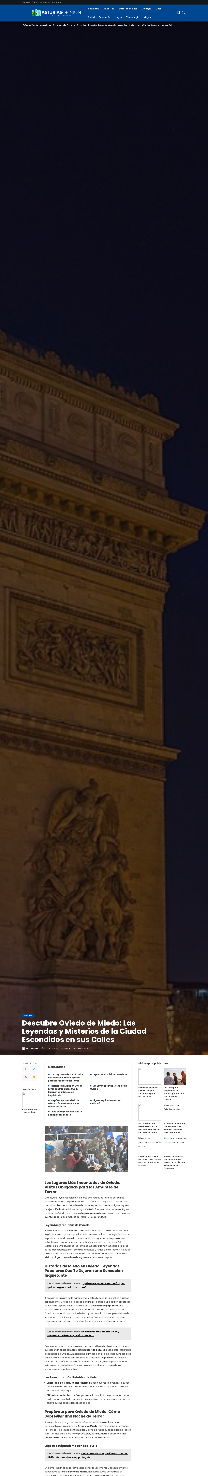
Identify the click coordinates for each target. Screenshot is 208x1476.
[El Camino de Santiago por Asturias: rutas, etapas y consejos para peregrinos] (175, 1112)
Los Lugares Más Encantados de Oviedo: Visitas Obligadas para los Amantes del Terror (65, 1077)
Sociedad (28, 1016)
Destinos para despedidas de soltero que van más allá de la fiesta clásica (174, 1093)
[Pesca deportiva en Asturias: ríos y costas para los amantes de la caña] (149, 1145)
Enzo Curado (32, 1048)
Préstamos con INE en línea (29, 1111)
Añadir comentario (80, 1048)
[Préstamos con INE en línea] (29, 1099)
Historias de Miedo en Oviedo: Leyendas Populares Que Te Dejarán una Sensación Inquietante (65, 1090)
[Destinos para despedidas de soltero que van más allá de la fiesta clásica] (175, 1076)
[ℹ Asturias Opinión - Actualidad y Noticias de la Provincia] (57, 13)
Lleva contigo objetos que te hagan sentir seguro (65, 1113)
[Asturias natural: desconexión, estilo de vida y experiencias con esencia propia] (149, 1112)
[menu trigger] (26, 13)
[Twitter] (33, 1069)
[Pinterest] (25, 1077)
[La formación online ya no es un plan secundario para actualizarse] (149, 1076)
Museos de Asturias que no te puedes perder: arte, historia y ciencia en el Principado (174, 1162)
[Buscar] (184, 13)
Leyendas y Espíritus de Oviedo (110, 1074)
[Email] (33, 1077)
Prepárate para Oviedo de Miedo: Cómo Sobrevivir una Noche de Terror (63, 1103)
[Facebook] (25, 1069)
